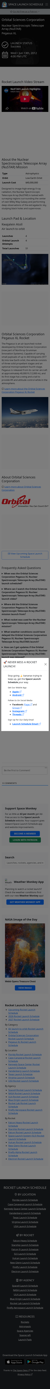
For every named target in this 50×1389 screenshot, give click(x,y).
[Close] (45, 664)
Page (27, 704)
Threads (17, 714)
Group (16, 707)
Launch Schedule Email (25, 723)
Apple (15, 691)
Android (17, 695)
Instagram (18, 711)
